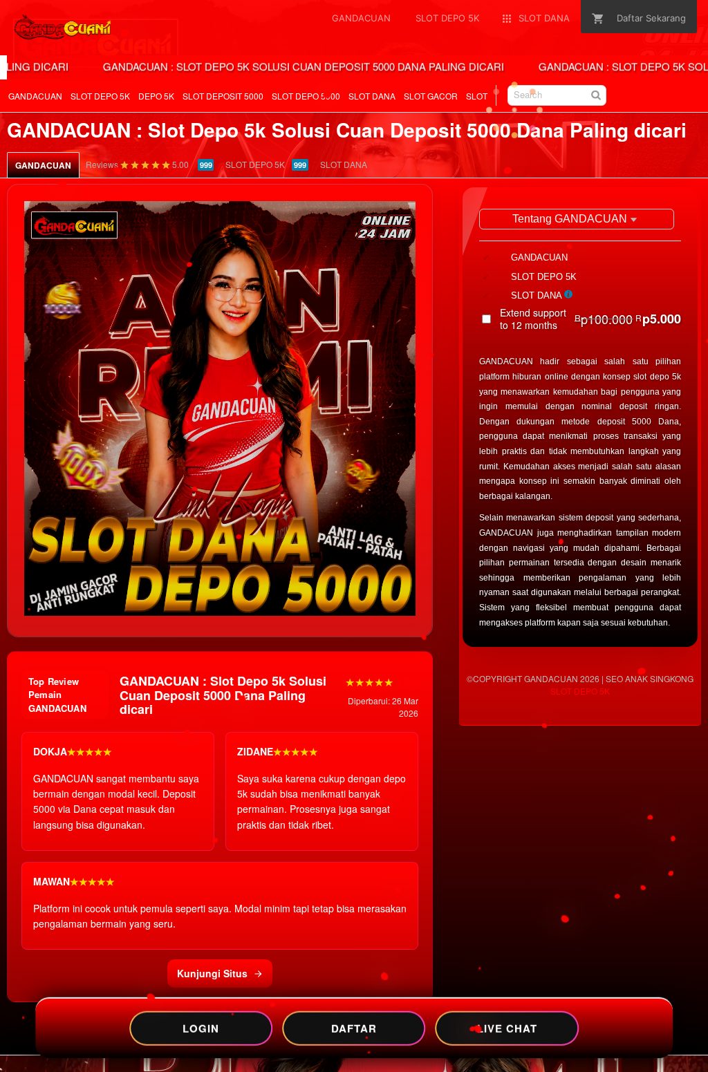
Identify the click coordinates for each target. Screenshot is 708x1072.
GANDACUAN (35, 96)
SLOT (476, 96)
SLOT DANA (371, 96)
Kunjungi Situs (212, 973)
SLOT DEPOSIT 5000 (223, 96)
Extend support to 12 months (590, 318)
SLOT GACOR (431, 96)
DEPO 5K (156, 96)
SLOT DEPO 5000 (306, 96)
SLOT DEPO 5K (100, 96)
